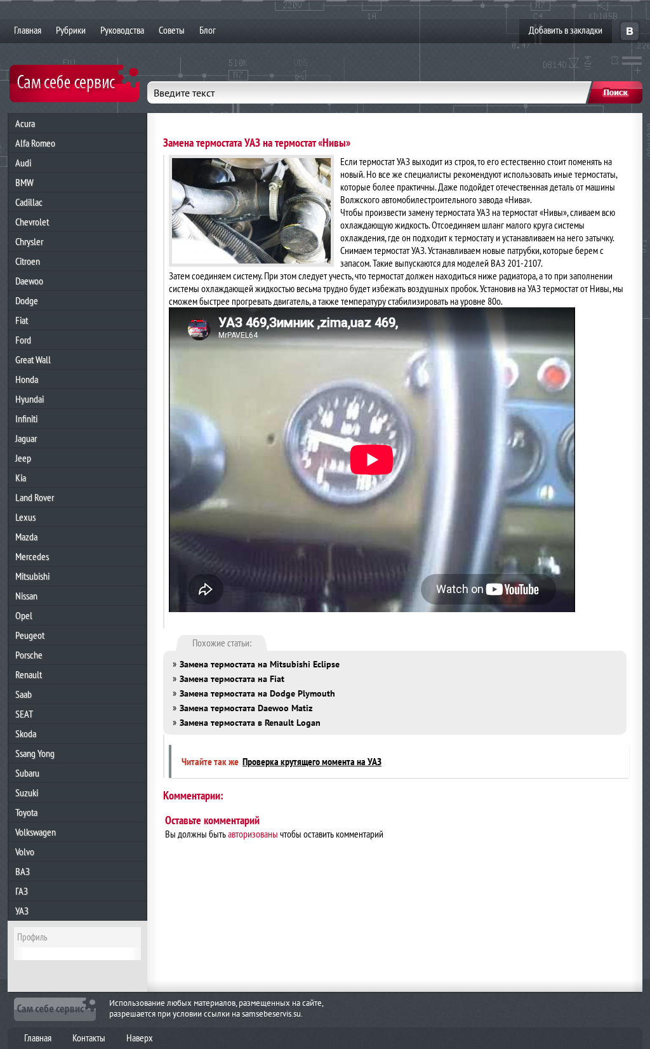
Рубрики (71, 29)
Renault (28, 674)
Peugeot (29, 635)
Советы (172, 29)
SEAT (24, 713)
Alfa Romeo (35, 143)
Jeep (23, 457)
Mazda (26, 536)
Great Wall (33, 359)
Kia (20, 477)
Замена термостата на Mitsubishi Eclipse (260, 664)
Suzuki (26, 792)
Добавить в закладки (565, 29)
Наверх (139, 1037)
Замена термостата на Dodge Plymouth (257, 693)
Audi (23, 162)
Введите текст (184, 92)
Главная (27, 29)
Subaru (27, 772)
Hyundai (29, 398)
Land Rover (34, 497)
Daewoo (29, 280)
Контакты (88, 1037)
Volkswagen (35, 831)
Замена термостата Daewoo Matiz (246, 708)
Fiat (21, 320)
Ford (23, 339)
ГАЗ (21, 891)
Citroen (27, 261)
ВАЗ (22, 871)
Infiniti (26, 418)
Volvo (24, 851)
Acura (25, 123)
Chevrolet (32, 221)
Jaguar (26, 438)
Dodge (26, 300)
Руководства (122, 29)
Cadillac (29, 202)
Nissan (26, 595)
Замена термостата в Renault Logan (250, 722)
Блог (207, 29)
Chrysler (29, 241)
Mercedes (32, 556)
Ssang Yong (35, 753)
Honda (26, 379)
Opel (23, 615)
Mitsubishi (32, 576)
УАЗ (22, 910)
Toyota (26, 812)
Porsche (29, 654)
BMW (24, 182)
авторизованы (253, 833)
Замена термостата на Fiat (232, 679)
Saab (23, 694)
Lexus (25, 517)
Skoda (25, 733)
